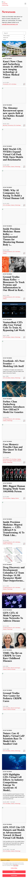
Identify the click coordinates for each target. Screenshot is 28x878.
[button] (14, 36)
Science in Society (11, 669)
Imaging (19, 459)
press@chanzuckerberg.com (10, 24)
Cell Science (6, 459)
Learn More (16, 865)
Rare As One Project (7, 460)
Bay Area (5, 125)
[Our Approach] (5, 3)
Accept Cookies (14, 875)
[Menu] (25, 4)
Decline (14, 871)
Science (12, 166)
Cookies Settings (14, 868)
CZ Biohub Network (7, 251)
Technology (17, 166)
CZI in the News (12, 84)
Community (5, 84)
